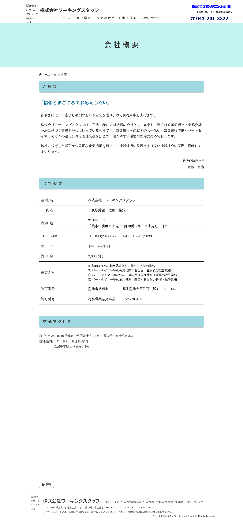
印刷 (48, 484)
